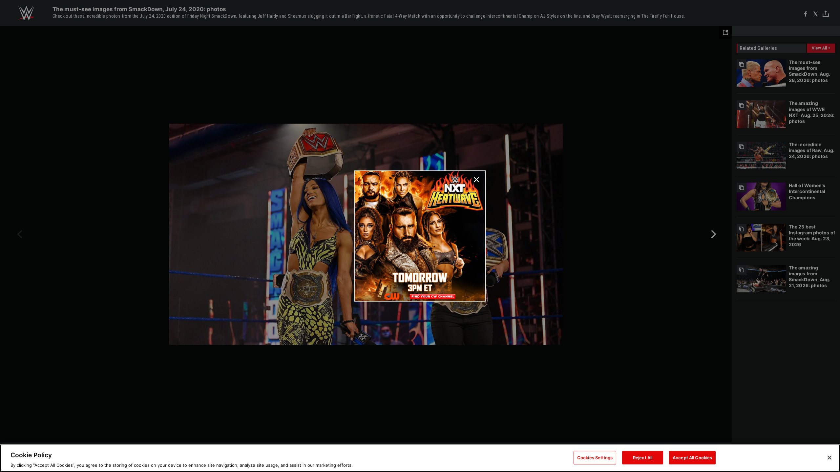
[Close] (829, 457)
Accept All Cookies (692, 457)
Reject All (642, 457)
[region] (420, 458)
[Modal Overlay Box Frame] (420, 236)
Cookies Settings (595, 457)
